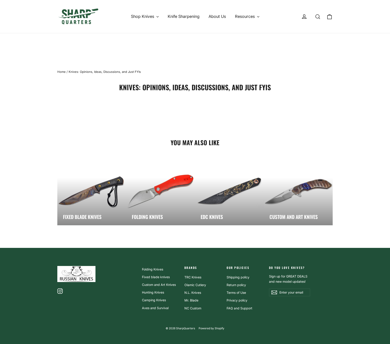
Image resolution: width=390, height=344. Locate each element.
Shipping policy (238, 277)
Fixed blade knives (156, 277)
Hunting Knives (153, 292)
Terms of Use (236, 292)
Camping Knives (154, 300)
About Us (217, 16)
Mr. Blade (191, 300)
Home (61, 72)
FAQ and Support (239, 308)
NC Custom (192, 308)
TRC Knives (192, 277)
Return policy (236, 285)
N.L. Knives (192, 292)
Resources (245, 16)
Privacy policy (237, 300)
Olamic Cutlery (195, 285)
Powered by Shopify (211, 328)
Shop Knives (143, 16)
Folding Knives (152, 269)
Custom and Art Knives (159, 285)
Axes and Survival (155, 308)
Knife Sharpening (184, 16)
